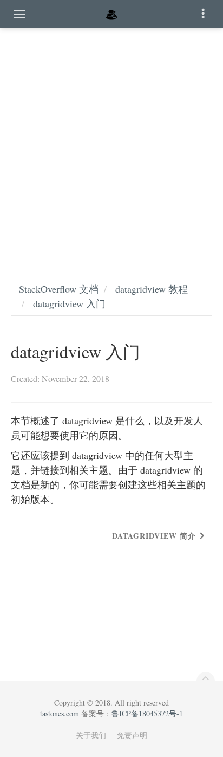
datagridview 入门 (69, 303)
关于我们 (91, 735)
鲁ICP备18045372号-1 (147, 713)
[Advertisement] (111, 144)
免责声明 (132, 735)
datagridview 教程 (151, 288)
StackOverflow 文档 (59, 288)
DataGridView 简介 (154, 535)
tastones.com (59, 713)
